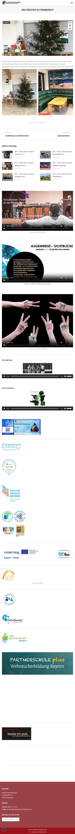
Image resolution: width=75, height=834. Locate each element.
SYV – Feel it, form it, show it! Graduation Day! (24, 175)
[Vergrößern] (38, 422)
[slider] (69, 376)
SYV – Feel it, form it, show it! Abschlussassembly (62, 164)
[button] (4, 829)
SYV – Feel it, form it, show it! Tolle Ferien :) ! (24, 153)
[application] (37, 376)
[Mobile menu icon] (72, 3)
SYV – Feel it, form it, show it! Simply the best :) (24, 164)
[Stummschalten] (65, 376)
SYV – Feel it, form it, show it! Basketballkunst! (62, 153)
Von (31, 122)
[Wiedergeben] (4, 376)
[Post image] (7, 155)
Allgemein (6, 22)
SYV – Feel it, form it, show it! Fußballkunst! (62, 175)
